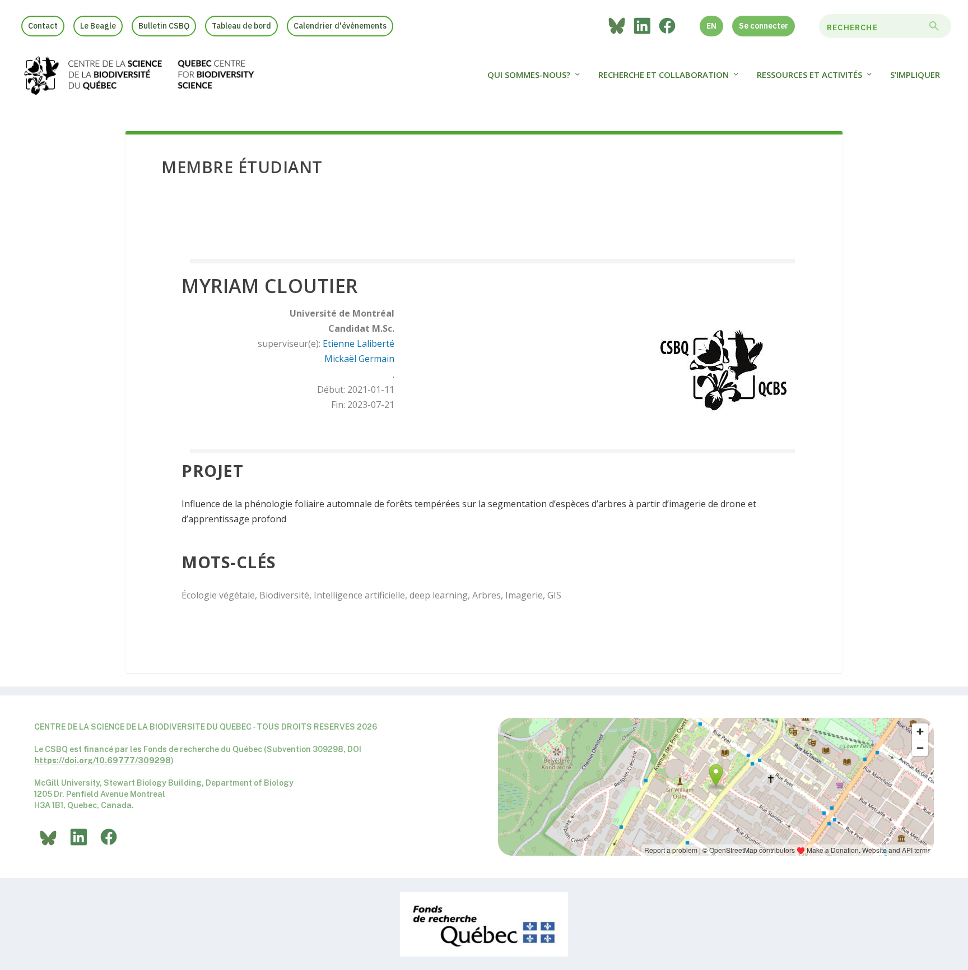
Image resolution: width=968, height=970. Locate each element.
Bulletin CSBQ (163, 26)
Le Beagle (98, 26)
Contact (43, 26)
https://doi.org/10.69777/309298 (102, 760)
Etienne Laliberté (358, 343)
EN (711, 26)
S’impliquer (915, 75)
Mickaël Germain (359, 358)
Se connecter (763, 26)
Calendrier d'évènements (340, 26)
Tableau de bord (241, 26)
